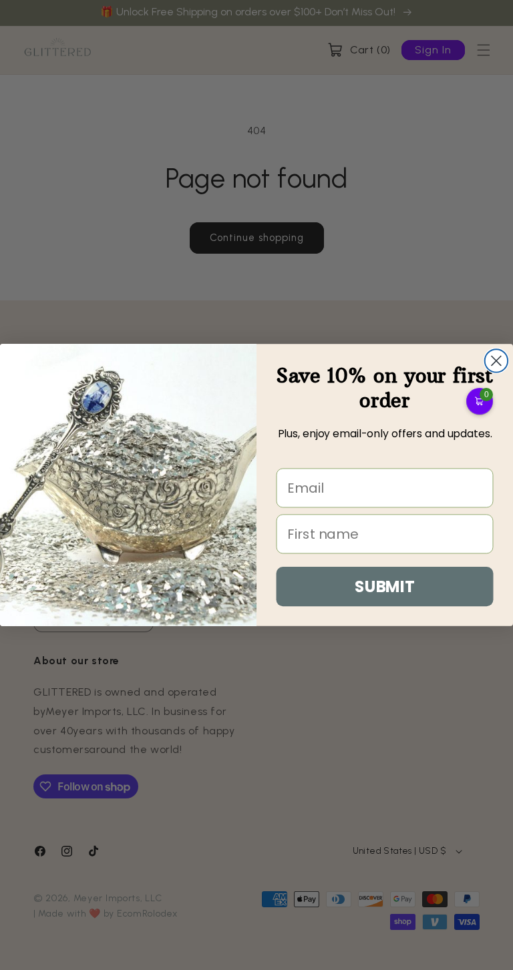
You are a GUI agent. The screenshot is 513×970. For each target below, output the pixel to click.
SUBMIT (385, 586)
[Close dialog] (496, 360)
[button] (479, 401)
